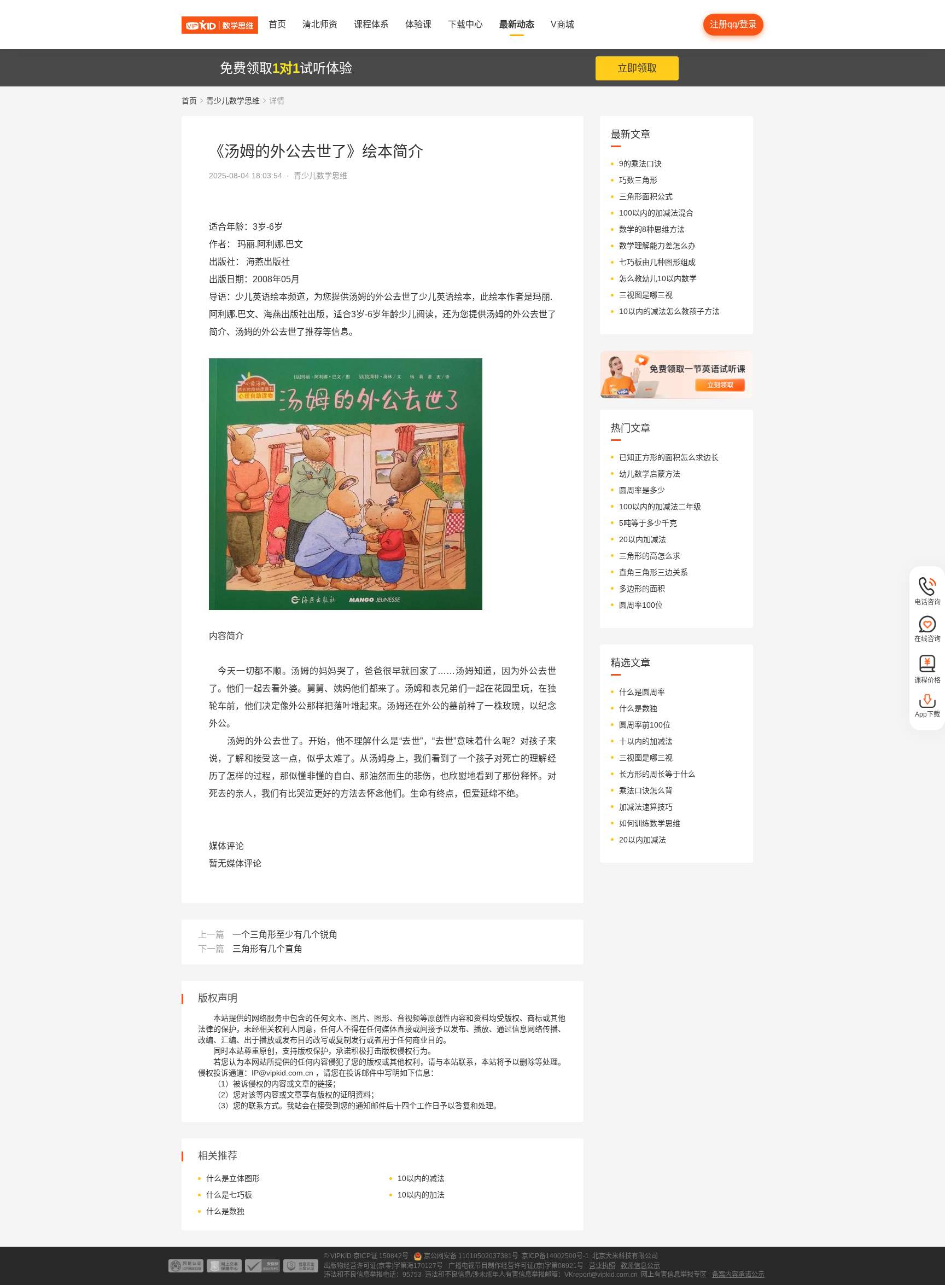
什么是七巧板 (229, 1194)
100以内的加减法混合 (656, 212)
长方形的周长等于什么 (657, 774)
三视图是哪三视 (646, 294)
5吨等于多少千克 (648, 523)
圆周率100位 (641, 605)
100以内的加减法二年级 (660, 506)
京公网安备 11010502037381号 (471, 1256)
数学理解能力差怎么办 (657, 245)
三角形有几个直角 (267, 948)
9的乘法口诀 (640, 163)
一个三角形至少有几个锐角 (284, 934)
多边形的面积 (642, 588)
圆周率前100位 (644, 724)
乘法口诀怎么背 (646, 790)
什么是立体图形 (233, 1178)
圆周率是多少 (642, 490)
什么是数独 (225, 1211)
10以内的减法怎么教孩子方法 (669, 311)
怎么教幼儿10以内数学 (658, 278)
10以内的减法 (421, 1178)
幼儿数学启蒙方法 (649, 473)
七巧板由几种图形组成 (657, 262)
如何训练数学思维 (649, 823)
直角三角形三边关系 (653, 572)
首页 (189, 100)
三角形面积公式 (646, 196)
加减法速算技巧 (646, 807)
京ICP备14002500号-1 (555, 1256)
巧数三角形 (638, 180)
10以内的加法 (421, 1194)
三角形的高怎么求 (649, 555)
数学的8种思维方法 (652, 229)
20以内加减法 (642, 539)
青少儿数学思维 (233, 100)
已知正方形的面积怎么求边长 (669, 457)
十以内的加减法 (646, 741)
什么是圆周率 (642, 692)
